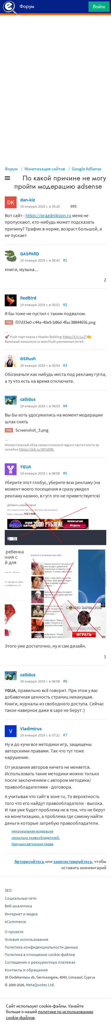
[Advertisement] (55, 30)
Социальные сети (20, 898)
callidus (28, 399)
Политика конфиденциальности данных (41, 947)
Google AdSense (86, 169)
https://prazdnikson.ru (48, 215)
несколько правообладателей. (36, 837)
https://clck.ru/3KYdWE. (36, 449)
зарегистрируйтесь (72, 861)
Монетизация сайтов (45, 169)
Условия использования (26, 939)
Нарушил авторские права (32, 844)
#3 (65, 365)
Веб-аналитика (18, 906)
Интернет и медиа (21, 914)
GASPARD (29, 254)
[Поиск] (82, 8)
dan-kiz (27, 200)
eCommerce (15, 921)
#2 (65, 304)
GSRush (28, 358)
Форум (11, 169)
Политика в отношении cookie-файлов (40, 954)
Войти (99, 6)
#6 (65, 681)
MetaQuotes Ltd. (40, 984)
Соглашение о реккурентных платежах (40, 962)
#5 (65, 473)
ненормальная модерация (32, 831)
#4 (65, 406)
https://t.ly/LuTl (74, 336)
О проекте (14, 931)
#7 (65, 735)
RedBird (28, 298)
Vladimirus (31, 728)
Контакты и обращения (26, 970)
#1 (65, 260)
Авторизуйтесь (29, 861)
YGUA (25, 467)
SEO (8, 890)
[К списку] (17, 179)
